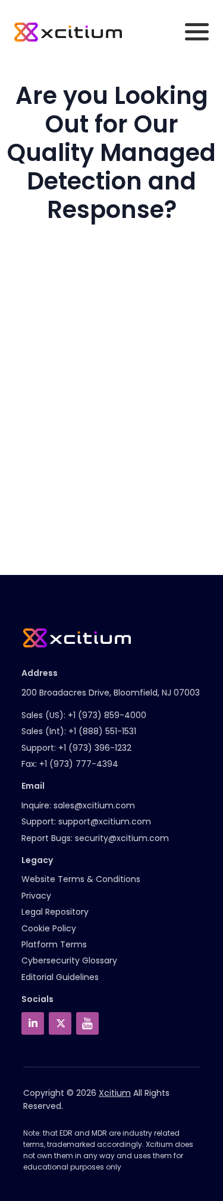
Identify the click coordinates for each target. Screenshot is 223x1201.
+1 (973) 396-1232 (94, 748)
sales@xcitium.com (94, 805)
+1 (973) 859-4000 (107, 715)
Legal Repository (55, 912)
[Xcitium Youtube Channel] (87, 1023)
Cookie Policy (48, 928)
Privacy (36, 896)
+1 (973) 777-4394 (78, 764)
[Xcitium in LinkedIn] (32, 1023)
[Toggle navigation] (197, 32)
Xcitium (115, 1093)
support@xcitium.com (104, 821)
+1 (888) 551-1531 (102, 731)
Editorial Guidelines (60, 977)
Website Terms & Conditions (80, 879)
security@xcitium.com (122, 838)
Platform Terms (54, 944)
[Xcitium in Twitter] (60, 1023)
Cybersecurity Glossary (69, 960)
